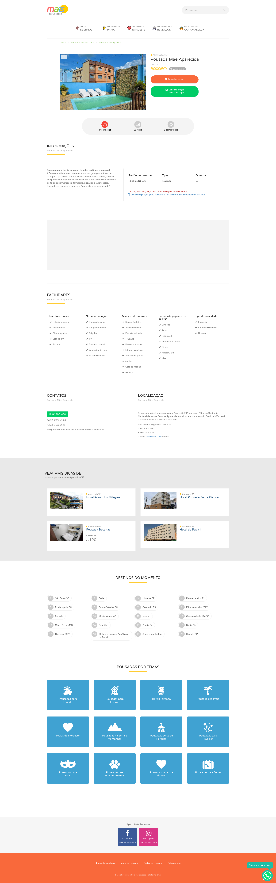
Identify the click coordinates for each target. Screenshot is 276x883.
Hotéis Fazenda (161, 699)
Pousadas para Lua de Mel (161, 774)
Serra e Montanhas (152, 634)
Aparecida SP (160, 55)
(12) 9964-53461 (58, 414)
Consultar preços (175, 79)
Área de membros (106, 863)
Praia (101, 598)
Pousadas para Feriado (68, 700)
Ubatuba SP (148, 598)
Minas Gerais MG (64, 625)
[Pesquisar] (224, 10)
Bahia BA (190, 625)
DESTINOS (86, 28)
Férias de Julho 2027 (197, 607)
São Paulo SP (62, 598)
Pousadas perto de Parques (161, 737)
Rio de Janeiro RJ (195, 598)
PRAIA (113, 28)
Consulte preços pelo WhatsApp (176, 91)
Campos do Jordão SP (197, 616)
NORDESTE (138, 28)
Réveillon (103, 625)
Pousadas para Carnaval (68, 774)
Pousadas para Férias (208, 772)
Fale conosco (174, 863)
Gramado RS (149, 607)
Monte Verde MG (107, 616)
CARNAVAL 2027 (194, 28)
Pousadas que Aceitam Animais (114, 774)
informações (105, 130)
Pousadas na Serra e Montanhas (114, 737)
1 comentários (171, 130)
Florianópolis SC (63, 607)
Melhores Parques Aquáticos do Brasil (113, 636)
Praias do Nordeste (68, 735)
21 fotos (138, 130)
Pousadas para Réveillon (208, 737)
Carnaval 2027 (62, 634)
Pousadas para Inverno (115, 700)
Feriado (59, 616)
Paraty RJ (147, 625)
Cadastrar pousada (153, 863)
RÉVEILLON (164, 28)
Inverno (146, 616)
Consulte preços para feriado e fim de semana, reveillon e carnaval (167, 195)
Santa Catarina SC (108, 607)
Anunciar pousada (129, 863)
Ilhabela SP (192, 634)
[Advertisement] (138, 245)
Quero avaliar (178, 69)
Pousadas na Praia (208, 699)
